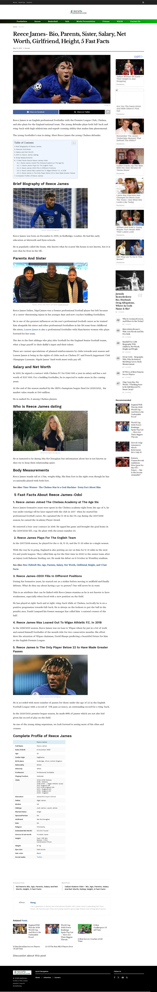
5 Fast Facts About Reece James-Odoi (32, 160)
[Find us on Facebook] (114, 977)
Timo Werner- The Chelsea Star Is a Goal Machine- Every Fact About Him (62, 487)
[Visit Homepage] (78, 12)
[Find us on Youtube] (123, 977)
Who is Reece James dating (27, 155)
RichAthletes (22, 978)
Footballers (22, 21)
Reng (33, 902)
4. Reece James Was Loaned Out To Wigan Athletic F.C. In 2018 (43, 170)
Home (15, 27)
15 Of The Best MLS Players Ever (59, 947)
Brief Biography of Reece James (28, 146)
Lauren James (31, 329)
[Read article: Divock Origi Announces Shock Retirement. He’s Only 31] (122, 446)
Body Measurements (24, 158)
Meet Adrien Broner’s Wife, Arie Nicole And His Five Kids (133, 331)
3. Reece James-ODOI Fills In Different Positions (38, 168)
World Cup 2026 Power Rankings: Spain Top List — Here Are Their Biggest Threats (67, 932)
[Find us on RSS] (127, 977)
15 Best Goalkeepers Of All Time (100, 927)
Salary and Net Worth (24, 152)
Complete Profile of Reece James (30, 176)
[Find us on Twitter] (118, 977)
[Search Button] (143, 2)
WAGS (120, 21)
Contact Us (135, 21)
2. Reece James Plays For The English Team (36, 165)
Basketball (53, 21)
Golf (67, 21)
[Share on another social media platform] (107, 112)
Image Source (63, 304)
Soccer (37, 21)
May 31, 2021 (17, 48)
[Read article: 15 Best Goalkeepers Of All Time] (85, 929)
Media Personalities (86, 21)
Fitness (106, 21)
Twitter (39, 857)
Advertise (22, 2)
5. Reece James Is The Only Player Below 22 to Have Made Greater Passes (47, 173)
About (15, 2)
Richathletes (17, 986)
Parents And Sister (23, 149)
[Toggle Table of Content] (72, 143)
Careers (29, 2)
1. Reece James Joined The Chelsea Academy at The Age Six (41, 163)
